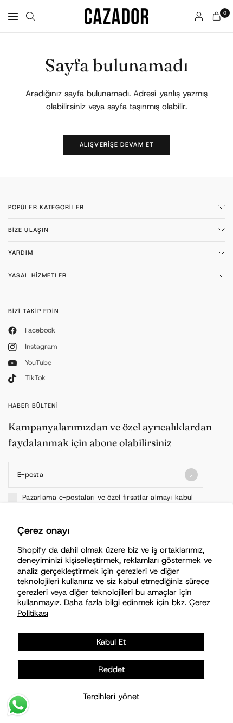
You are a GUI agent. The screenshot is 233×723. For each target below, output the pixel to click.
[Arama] (30, 16)
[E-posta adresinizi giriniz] (191, 474)
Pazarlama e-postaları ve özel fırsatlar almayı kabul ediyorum (107, 501)
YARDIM (21, 252)
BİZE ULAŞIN (28, 230)
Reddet (111, 669)
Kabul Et (111, 641)
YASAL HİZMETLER (37, 275)
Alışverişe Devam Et (116, 144)
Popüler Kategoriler (46, 207)
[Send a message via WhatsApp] (18, 705)
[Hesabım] (199, 16)
